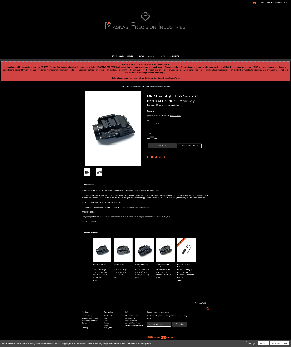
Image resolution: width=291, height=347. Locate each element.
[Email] (152, 157)
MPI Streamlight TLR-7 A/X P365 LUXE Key (121, 272)
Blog (83, 325)
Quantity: (150, 133)
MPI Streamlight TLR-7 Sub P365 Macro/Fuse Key (163, 272)
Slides (130, 56)
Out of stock (186, 252)
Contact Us (86, 323)
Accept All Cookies (280, 343)
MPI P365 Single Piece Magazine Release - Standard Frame (185, 273)
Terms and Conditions (90, 318)
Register (278, 3)
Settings (251, 343)
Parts (163, 56)
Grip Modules (118, 56)
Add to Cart (102, 252)
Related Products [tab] (91, 232)
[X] (160, 157)
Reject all (263, 343)
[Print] (156, 157)
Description (89, 184)
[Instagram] (254, 3)
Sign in (269, 3)
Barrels (151, 56)
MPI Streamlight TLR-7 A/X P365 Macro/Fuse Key (142, 272)
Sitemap (85, 328)
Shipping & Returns (89, 321)
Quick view (102, 248)
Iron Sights (174, 56)
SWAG (141, 56)
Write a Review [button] (175, 116)
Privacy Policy (87, 316)
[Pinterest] (164, 157)
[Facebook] (148, 157)
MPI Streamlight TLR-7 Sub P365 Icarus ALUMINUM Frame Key (101, 273)
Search (261, 3)
